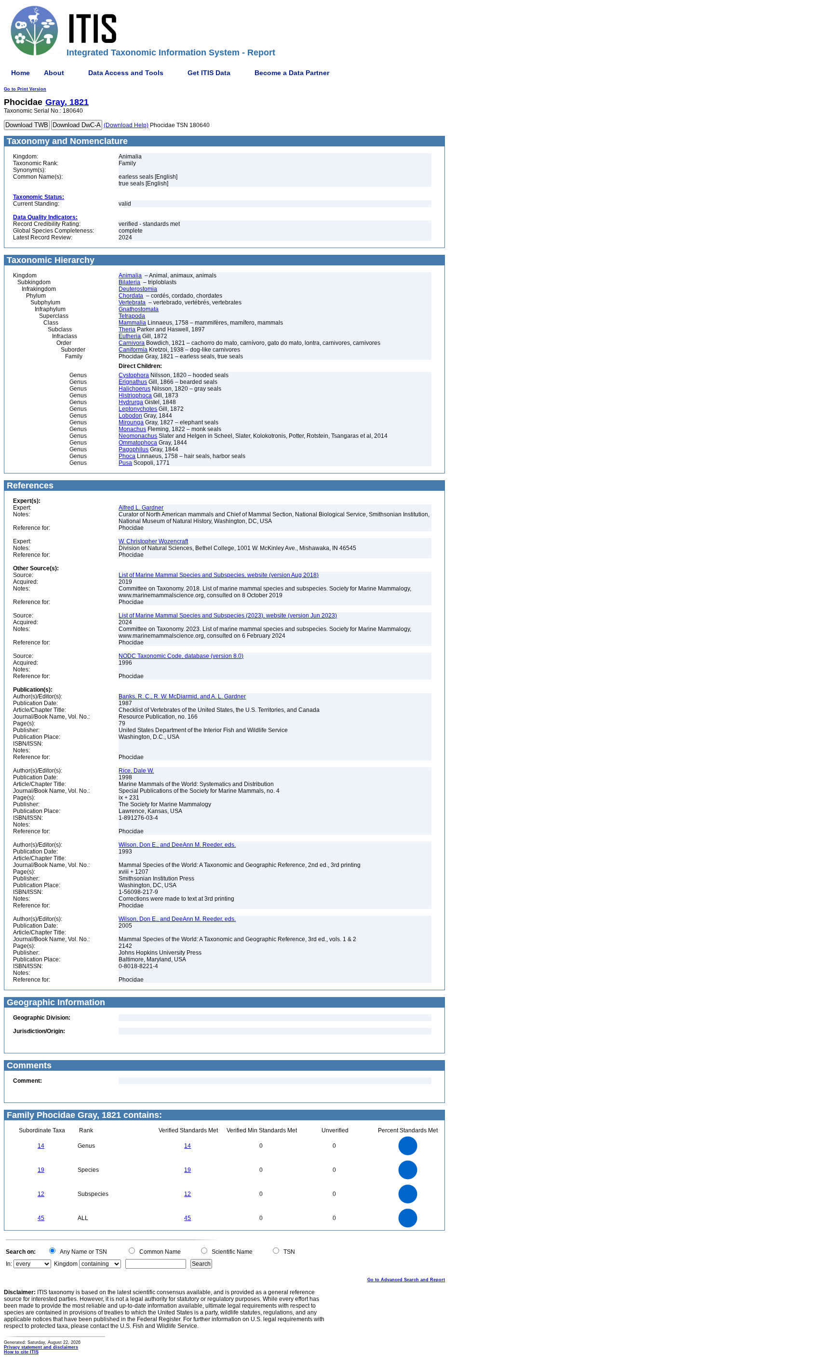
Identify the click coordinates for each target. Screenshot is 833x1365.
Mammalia (132, 322)
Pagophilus (133, 449)
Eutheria (130, 336)
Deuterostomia (138, 289)
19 (41, 1170)
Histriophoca (135, 395)
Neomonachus (138, 436)
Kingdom (66, 1263)
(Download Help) (126, 125)
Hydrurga (131, 402)
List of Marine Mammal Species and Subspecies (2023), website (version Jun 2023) (228, 615)
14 (41, 1145)
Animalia (130, 275)
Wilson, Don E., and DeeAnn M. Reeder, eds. (177, 844)
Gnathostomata (139, 309)
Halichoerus (134, 388)
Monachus (132, 429)
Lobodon (130, 415)
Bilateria (129, 282)
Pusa (125, 462)
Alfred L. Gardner (141, 507)
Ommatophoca (138, 442)
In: (9, 1263)
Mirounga (131, 422)
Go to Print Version (25, 89)
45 (41, 1218)
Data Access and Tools (125, 73)
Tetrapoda (132, 316)
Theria (127, 329)
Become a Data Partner (292, 73)
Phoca (127, 456)
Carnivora (132, 343)
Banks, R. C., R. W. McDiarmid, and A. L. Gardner (182, 696)
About (54, 73)
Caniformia (133, 349)
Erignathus (133, 382)
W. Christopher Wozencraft (153, 541)
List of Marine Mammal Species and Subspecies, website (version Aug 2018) (219, 575)
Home (20, 73)
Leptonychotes (138, 409)
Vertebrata (132, 302)
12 (41, 1194)
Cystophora (134, 375)
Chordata (131, 295)
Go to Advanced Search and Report (406, 1279)
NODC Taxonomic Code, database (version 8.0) (181, 656)
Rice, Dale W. (136, 770)
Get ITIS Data (209, 73)
